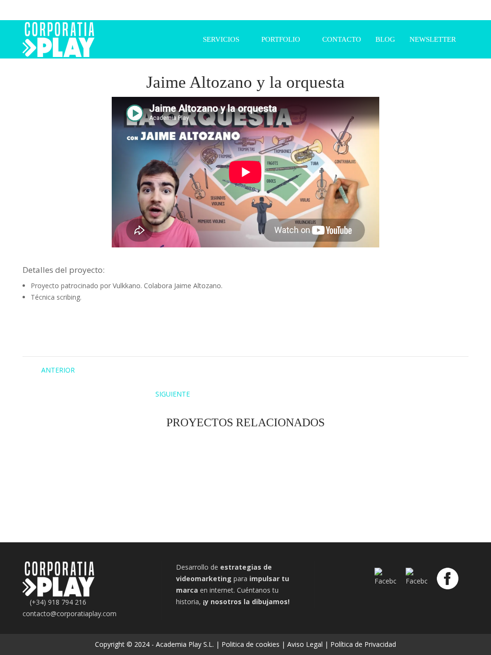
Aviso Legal (305, 644)
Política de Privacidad (363, 644)
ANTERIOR (58, 369)
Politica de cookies (251, 644)
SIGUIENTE (172, 393)
